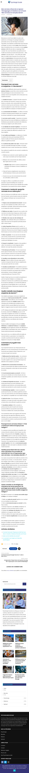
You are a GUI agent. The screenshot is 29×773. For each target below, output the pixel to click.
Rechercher (5, 581)
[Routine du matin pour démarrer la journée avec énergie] (20, 669)
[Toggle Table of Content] (9, 80)
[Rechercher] (24, 584)
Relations (15, 701)
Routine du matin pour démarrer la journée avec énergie (20, 677)
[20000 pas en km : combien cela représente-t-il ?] (8, 638)
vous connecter (10, 570)
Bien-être (6, 693)
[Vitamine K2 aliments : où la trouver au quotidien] (8, 653)
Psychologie (15, 698)
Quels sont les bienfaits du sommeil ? (11, 536)
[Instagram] (8, 762)
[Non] (27, 768)
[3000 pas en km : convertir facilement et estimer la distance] (20, 638)
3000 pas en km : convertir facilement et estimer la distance (20, 646)
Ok (14, 770)
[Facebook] (2, 762)
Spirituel (15, 704)
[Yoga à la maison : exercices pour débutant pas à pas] (8, 669)
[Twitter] (5, 762)
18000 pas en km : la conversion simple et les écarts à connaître (20, 661)
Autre (5, 688)
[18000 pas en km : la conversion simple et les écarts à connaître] (20, 653)
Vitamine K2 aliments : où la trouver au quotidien (7, 661)
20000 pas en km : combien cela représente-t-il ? (7, 645)
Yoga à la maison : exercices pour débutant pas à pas (8, 676)
